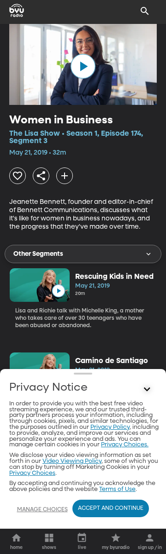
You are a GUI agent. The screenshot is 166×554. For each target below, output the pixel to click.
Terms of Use (117, 489)
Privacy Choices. (124, 445)
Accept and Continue (110, 508)
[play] (83, 66)
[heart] (17, 175)
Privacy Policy (110, 427)
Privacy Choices (32, 473)
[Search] (145, 11)
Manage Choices (42, 510)
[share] (41, 175)
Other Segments (38, 254)
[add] (64, 175)
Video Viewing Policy (71, 461)
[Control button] (147, 389)
